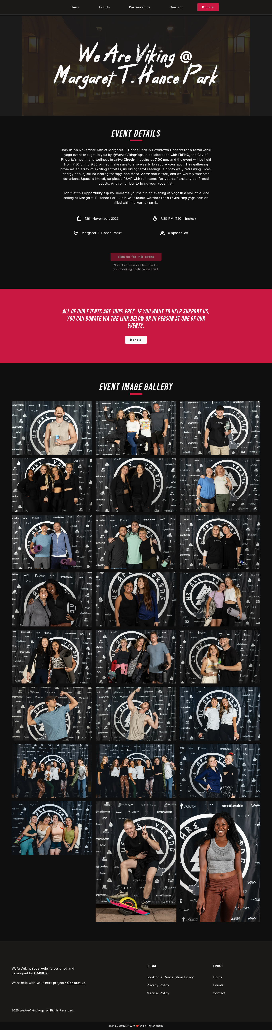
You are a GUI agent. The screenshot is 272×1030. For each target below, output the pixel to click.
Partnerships (140, 7)
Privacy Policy (158, 985)
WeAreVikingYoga (32, 1010)
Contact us (76, 983)
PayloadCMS (155, 1025)
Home (75, 7)
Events (104, 7)
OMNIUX (41, 973)
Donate (208, 7)
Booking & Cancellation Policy (170, 977)
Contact (176, 7)
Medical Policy (158, 993)
